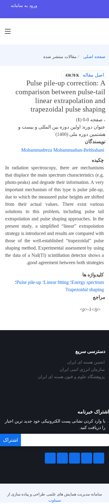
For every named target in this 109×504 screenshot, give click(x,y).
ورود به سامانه (24, 5)
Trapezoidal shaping (84, 289)
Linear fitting (56, 282)
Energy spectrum (87, 282)
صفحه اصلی (94, 56)
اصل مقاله (84, 75)
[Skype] (50, 458)
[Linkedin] (74, 458)
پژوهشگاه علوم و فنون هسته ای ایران (71, 377)
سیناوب (54, 500)
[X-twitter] (86, 458)
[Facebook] (98, 458)
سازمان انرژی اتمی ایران (82, 370)
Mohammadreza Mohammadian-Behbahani (62, 150)
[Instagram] (62, 458)
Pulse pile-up (28, 282)
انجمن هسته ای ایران (86, 362)
